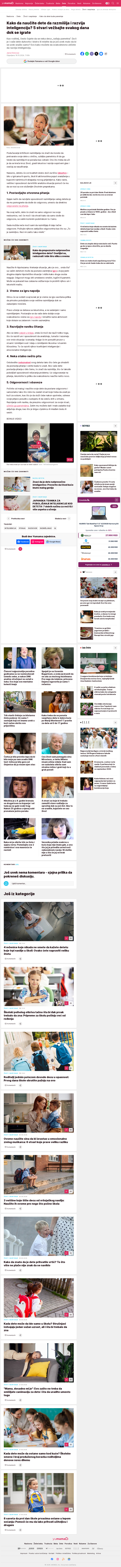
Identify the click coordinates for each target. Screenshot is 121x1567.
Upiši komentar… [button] (19, 883)
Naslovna (10, 16)
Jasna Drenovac (13, 53)
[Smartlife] (85, 1548)
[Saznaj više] (115, 426)
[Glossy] (100, 1548)
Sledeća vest (60, 519)
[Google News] (69, 1559)
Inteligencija (10, 528)
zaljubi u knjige (26, 333)
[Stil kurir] (93, 1548)
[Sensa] (68, 1548)
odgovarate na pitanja (17, 206)
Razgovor (32, 528)
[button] (70, 54)
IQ (55, 528)
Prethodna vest (18, 519)
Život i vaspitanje (30, 16)
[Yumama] (8, 3)
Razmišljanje (46, 528)
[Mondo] (22, 1548)
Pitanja (22, 528)
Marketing (91, 1553)
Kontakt (51, 1553)
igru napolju (35, 317)
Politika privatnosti (79, 1553)
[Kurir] (31, 1548)
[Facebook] (52, 1559)
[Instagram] (57, 1559)
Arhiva (98, 1553)
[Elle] (76, 1548)
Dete (19, 16)
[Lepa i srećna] (59, 1548)
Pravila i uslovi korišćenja (38, 1553)
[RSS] (63, 1559)
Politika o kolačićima (63, 1553)
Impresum (23, 1553)
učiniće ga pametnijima (18, 405)
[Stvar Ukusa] (50, 1548)
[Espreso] (40, 1548)
